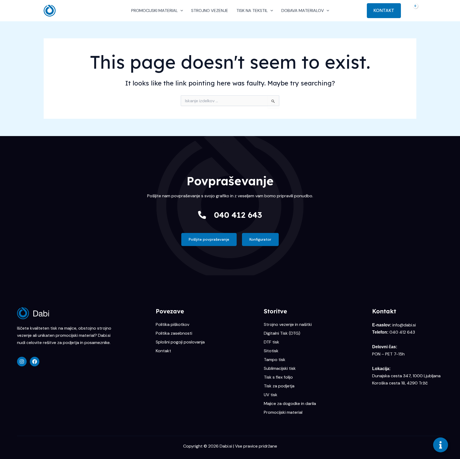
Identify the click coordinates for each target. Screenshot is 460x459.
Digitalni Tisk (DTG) (282, 333)
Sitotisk (271, 351)
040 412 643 (238, 215)
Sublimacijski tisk (280, 368)
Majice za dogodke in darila (290, 403)
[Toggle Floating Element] (440, 444)
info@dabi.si (404, 325)
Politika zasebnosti (174, 333)
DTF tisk (271, 342)
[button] (180, 10)
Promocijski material (283, 412)
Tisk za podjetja (279, 386)
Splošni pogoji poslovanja (180, 342)
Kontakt (163, 351)
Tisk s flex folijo (278, 377)
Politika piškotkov (172, 324)
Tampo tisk (274, 360)
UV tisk (270, 395)
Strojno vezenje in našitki (288, 324)
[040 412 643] (202, 215)
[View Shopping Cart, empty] (411, 10)
